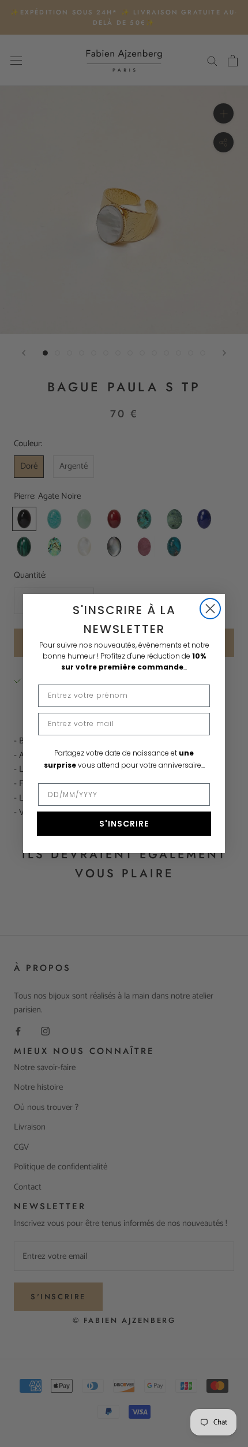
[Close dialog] (210, 609)
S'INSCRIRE (124, 823)
